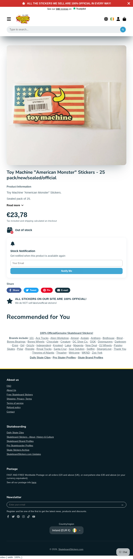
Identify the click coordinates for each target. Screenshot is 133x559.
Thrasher (61, 352)
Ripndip (29, 348)
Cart (124, 19)
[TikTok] (28, 516)
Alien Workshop (59, 338)
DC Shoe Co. (80, 341)
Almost (75, 338)
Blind (120, 338)
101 (31, 338)
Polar (20, 348)
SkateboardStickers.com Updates (24, 454)
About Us (11, 390)
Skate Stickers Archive (18, 450)
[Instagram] (23, 516)
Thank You (120, 348)
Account (118, 19)
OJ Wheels (105, 345)
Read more (13, 205)
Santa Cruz (60, 348)
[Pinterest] (18, 516)
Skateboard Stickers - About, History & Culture (30, 437)
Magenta (78, 345)
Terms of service (15, 403)
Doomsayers (105, 341)
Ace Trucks (42, 338)
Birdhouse (109, 338)
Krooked (58, 345)
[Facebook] (8, 516)
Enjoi (15, 345)
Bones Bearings (16, 341)
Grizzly (30, 345)
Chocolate (52, 341)
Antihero (96, 338)
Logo (23, 19)
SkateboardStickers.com (70, 549)
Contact (11, 411)
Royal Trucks (44, 348)
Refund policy (14, 407)
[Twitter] (13, 516)
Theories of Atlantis (43, 352)
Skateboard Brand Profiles (20, 441)
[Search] (123, 29)
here (34, 482)
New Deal (91, 345)
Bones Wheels (36, 341)
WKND (86, 352)
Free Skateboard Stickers (20, 394)
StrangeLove (104, 348)
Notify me (66, 271)
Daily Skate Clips (15, 432)
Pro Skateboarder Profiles (20, 445)
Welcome (74, 352)
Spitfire (91, 348)
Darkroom (120, 341)
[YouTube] (33, 516)
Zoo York (97, 352)
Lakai (68, 345)
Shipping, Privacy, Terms (19, 398)
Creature (65, 341)
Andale (85, 338)
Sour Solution (77, 348)
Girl (22, 345)
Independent (43, 345)
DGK (93, 341)
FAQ (9, 386)
